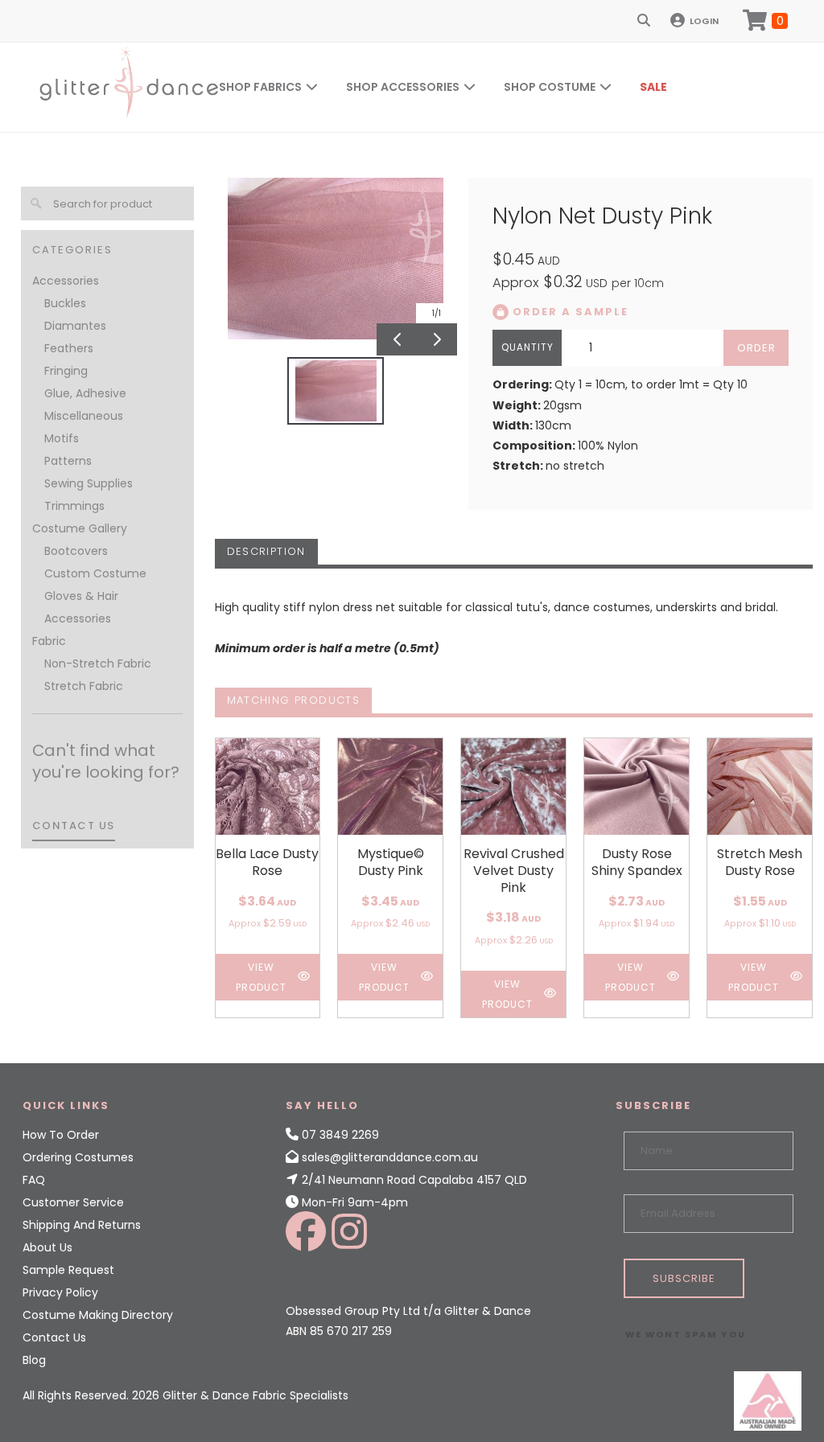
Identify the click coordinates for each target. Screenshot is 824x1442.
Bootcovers (76, 551)
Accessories (65, 281)
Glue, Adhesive (85, 393)
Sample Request (68, 1270)
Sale (653, 87)
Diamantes (75, 326)
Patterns (68, 461)
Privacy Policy (60, 1292)
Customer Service (73, 1202)
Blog (34, 1360)
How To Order (61, 1135)
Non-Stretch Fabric (97, 663)
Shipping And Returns (82, 1225)
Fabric (49, 641)
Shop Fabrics (260, 87)
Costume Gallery (79, 528)
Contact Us (54, 1337)
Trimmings (74, 506)
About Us (47, 1247)
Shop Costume (549, 87)
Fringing (66, 371)
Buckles (65, 303)
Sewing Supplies (88, 483)
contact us (73, 825)
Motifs (61, 438)
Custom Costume (95, 573)
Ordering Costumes (78, 1157)
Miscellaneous (83, 416)
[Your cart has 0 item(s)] (765, 21)
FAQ (34, 1180)
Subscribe (684, 1278)
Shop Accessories (402, 87)
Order (756, 347)
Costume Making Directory (98, 1315)
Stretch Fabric (83, 686)
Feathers (68, 348)
